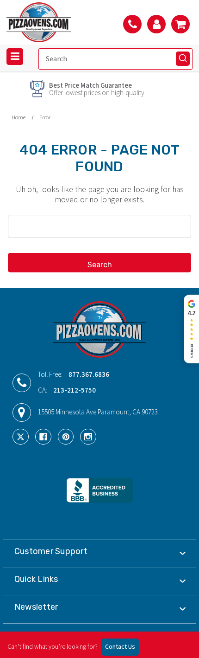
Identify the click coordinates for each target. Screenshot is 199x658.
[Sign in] (156, 24)
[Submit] (183, 58)
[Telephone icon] (132, 24)
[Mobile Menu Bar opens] (14, 56)
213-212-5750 (74, 390)
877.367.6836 (88, 375)
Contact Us (120, 647)
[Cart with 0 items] (180, 24)
